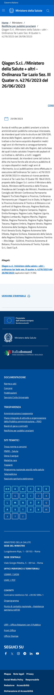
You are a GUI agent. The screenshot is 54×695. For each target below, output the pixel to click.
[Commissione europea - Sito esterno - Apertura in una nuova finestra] (19, 320)
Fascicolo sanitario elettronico (18, 478)
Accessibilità (23, 685)
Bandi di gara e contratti (16, 426)
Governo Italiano (11, 2)
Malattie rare (10, 460)
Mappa (7, 674)
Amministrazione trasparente (18, 413)
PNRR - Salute (11, 451)
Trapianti (8, 465)
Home (5, 23)
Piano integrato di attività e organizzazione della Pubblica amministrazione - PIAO (25, 419)
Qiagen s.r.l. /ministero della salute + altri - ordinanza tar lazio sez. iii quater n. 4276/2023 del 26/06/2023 (27, 269)
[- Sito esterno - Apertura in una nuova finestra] (37, 653)
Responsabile (32, 679)
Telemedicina (10, 474)
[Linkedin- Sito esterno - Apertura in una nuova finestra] (31, 653)
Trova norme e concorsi (15, 446)
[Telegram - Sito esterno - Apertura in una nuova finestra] (24, 653)
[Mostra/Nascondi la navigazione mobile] (3, 10)
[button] (48, 10)
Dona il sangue (11, 455)
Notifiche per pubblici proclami (19, 26)
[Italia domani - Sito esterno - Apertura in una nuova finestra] (25, 353)
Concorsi (8, 388)
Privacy (30, 674)
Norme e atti (10, 383)
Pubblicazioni (10, 392)
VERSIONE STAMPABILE (14, 296)
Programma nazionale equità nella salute (24, 469)
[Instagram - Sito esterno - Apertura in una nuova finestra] (18, 653)
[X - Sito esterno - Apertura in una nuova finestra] (12, 653)
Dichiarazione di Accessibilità (18, 691)
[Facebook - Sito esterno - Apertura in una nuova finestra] (5, 653)
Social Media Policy (13, 679)
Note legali (18, 674)
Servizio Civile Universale (16, 397)
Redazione (9, 685)
